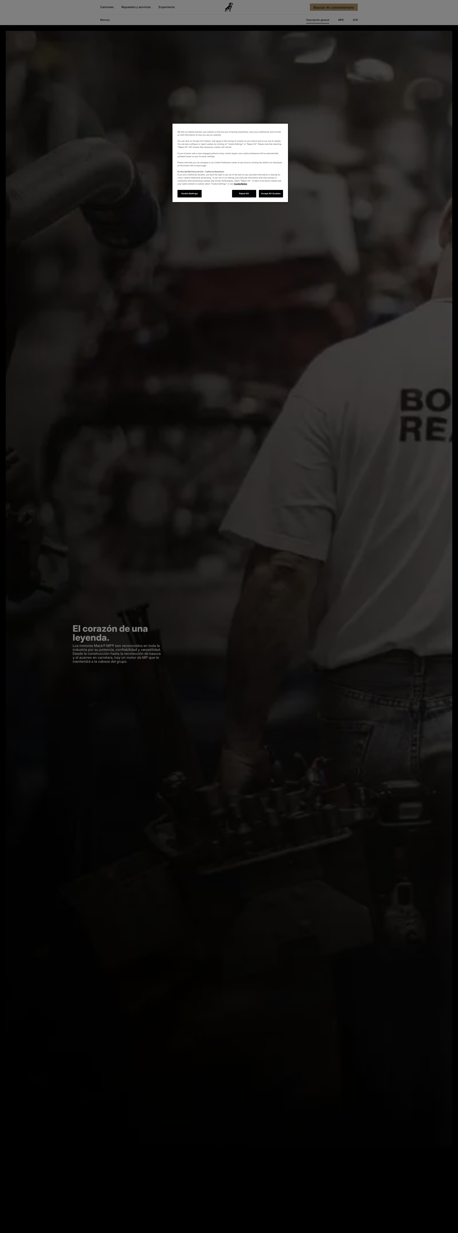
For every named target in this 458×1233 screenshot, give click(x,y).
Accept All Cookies (271, 193)
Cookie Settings (189, 193)
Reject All (244, 193)
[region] (230, 162)
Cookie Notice (240, 184)
